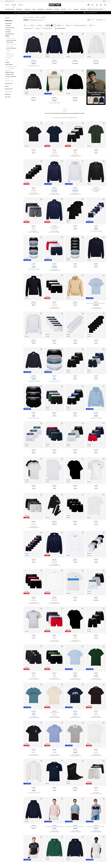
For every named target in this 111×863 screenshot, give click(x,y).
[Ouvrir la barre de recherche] (88, 9)
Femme (7, 4)
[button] (91, 20)
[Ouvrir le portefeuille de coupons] (88, 5)
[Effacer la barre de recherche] (105, 9)
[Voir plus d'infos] (33, 67)
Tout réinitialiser (60, 28)
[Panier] (105, 5)
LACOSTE (43, 17)
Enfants (21, 4)
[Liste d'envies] (101, 5)
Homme (14, 4)
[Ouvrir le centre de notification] (97, 5)
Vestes (37, 17)
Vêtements (31, 17)
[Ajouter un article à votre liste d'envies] (41, 34)
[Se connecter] (92, 5)
